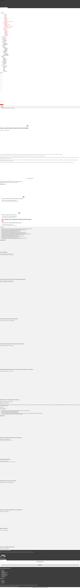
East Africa (3, 3)
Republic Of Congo (7, 24)
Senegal (6, 20)
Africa (2, 13)
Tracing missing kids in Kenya (5, 459)
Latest (4, 28)
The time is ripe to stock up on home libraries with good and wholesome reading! (12, 233)
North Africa (3, 5)
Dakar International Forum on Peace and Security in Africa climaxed (9, 182)
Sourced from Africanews (30, 178)
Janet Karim (12, 200)
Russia (4, 69)
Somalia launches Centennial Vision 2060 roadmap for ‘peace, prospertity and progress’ (18, 410)
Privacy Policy (4, 576)
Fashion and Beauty (6, 55)
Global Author (11, 253)
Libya (6, 14)
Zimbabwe (6, 32)
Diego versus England (3, 528)
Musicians (6, 49)
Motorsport (4, 59)
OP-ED (4, 42)
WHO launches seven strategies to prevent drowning (8, 237)
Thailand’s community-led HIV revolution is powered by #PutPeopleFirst (11, 236)
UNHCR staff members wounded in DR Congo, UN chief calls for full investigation (11, 181)
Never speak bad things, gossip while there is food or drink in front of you (11, 232)
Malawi (6, 30)
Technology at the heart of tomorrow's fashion (8, 480)
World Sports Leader (4, 574)
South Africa (6, 31)
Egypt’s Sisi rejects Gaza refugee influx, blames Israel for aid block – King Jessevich (13, 413)
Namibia (6, 34)
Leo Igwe (12, 371)
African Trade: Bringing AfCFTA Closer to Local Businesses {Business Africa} (12, 238)
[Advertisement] (40, 98)
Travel (4, 64)
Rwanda (6, 25)
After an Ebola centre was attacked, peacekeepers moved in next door (11, 222)
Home (2, 12)
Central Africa (4, 2)
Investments (4, 39)
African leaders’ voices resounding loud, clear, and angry (9, 399)
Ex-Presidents (5, 43)
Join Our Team (4, 573)
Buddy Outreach (4, 410)
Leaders (3, 41)
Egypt (6, 15)
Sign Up (3, 582)
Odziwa (3, 411)
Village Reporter (7, 130)
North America (5, 71)
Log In (2, 580)
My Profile (3, 581)
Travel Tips (4, 63)
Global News (3, 571)
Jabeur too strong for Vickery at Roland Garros (12, 412)
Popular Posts (2, 415)
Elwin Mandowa (11, 482)
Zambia (6, 29)
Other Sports (5, 61)
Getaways (6, 48)
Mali (5, 16)
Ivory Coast (6, 18)
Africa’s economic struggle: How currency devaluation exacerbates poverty (12, 279)
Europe (4, 68)
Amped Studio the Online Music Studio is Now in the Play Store (11, 437)
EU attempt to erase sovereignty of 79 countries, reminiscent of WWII (12, 343)
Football (4, 57)
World (2, 1)
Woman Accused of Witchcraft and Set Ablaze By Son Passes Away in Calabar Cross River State (14, 228)
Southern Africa (4, 6)
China (4, 67)
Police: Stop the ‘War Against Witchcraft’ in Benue (11, 411)
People (4, 46)
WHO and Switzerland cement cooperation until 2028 (9, 230)
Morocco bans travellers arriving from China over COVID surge (11, 509)
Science (4, 52)
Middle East (4, 66)
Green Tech (4, 40)
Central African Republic (8, 27)
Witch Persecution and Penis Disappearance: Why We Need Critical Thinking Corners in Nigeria (16, 369)
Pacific (4, 70)
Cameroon (6, 26)
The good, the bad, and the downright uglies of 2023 (9, 318)
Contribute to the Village (5, 572)
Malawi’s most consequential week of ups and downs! (9, 214)
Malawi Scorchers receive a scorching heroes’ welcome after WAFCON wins (12, 198)
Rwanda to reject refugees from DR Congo (7, 546)
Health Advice (5, 51)
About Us (3, 36)
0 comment (15, 200)
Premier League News (5, 575)
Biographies (4, 44)
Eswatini (6, 35)
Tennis (4, 60)
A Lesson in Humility (3, 252)
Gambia (6, 19)
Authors (4, 37)
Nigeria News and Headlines (9, 21)
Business (3, 38)
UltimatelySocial (45, 587)
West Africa (4, 17)
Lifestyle (3, 4)
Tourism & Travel (4, 62)
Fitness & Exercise (5, 54)
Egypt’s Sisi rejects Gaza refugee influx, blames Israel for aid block (33, 413)
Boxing (4, 58)
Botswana (6, 33)
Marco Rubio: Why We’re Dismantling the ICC (8, 235)
